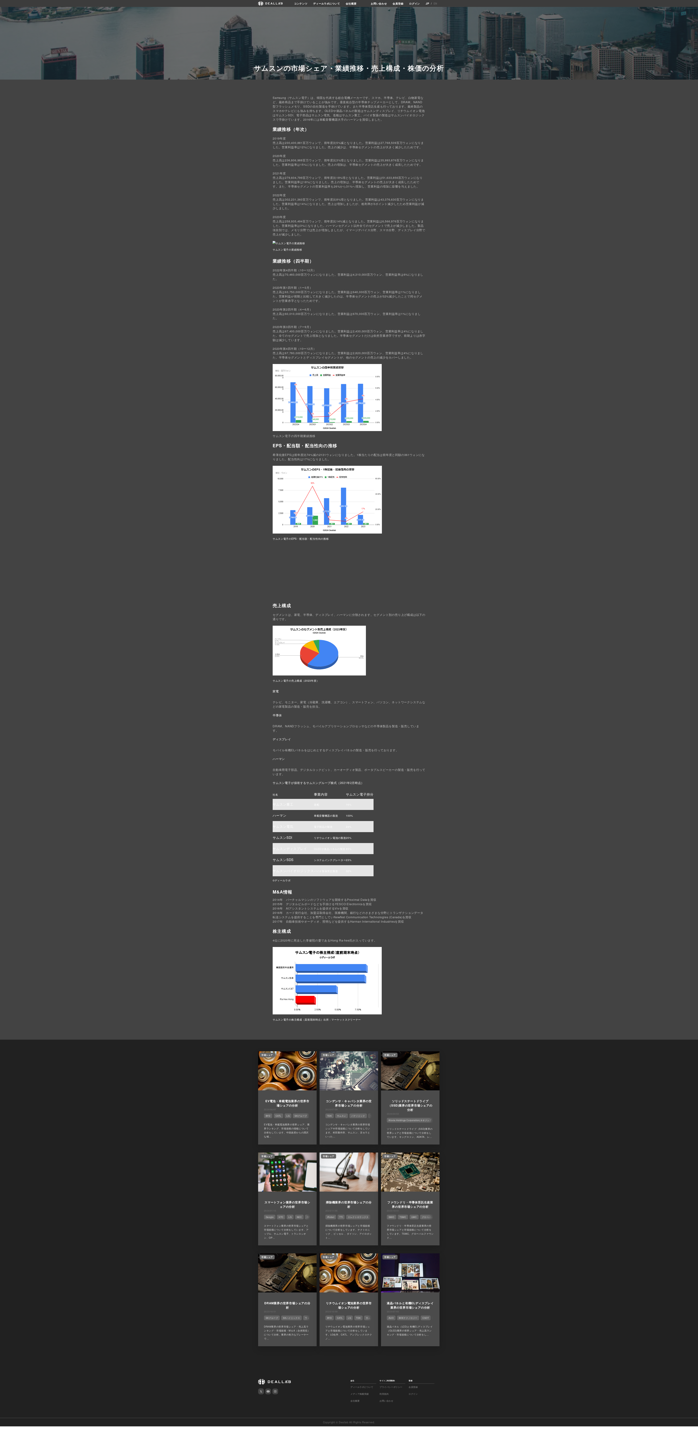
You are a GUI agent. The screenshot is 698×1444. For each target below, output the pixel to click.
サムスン (341, 1115)
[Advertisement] (349, 572)
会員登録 (398, 3)
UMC (414, 1216)
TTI (341, 1216)
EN (435, 3)
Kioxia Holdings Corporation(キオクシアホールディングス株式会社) (424, 1120)
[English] (7, 11)
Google (270, 1216)
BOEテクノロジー (408, 1317)
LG (288, 1115)
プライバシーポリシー (391, 1387)
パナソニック (358, 1115)
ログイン (414, 3)
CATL (278, 1115)
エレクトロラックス (358, 1216)
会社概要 (351, 3)
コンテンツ (301, 3)
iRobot (330, 1216)
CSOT (425, 1317)
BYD (268, 1115)
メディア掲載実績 (359, 1393)
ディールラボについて (326, 3)
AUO (391, 1317)
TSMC (403, 1216)
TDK (329, 1115)
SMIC (391, 1216)
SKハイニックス (291, 1317)
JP (427, 3)
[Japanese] (13, 11)
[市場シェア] (287, 1089)
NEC (299, 1216)
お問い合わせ (379, 3)
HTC (281, 1216)
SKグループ (301, 1115)
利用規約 (384, 1393)
